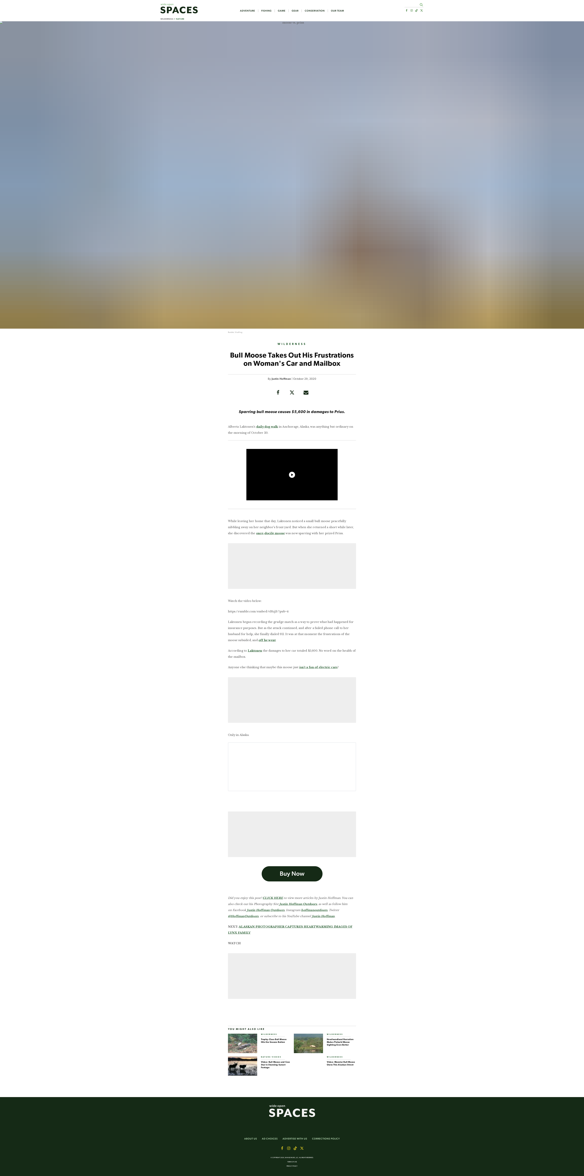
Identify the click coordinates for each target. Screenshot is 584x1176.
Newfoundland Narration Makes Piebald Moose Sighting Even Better (340, 1042)
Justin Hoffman (281, 379)
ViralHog (238, 332)
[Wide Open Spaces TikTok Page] (417, 11)
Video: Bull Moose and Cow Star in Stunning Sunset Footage (275, 1065)
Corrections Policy (326, 1138)
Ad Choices (270, 1138)
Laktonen (255, 650)
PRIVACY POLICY (292, 1166)
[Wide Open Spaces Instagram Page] (411, 11)
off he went (267, 640)
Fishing (266, 10)
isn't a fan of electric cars (318, 667)
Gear (295, 10)
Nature (180, 19)
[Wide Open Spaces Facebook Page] (406, 11)
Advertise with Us (295, 1138)
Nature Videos (271, 1057)
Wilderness (166, 19)
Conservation (315, 10)
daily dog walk (267, 426)
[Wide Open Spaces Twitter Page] (422, 11)
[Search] (421, 4)
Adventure (247, 10)
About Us (250, 1138)
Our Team (337, 10)
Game (281, 10)
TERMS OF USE (292, 1162)
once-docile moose (270, 533)
